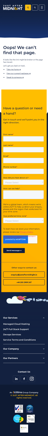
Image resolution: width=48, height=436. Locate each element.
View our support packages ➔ (19, 73)
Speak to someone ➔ (15, 77)
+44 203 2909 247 (24, 282)
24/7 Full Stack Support (16, 329)
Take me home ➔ (14, 69)
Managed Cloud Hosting (16, 324)
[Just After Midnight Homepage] (13, 7)
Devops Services (12, 334)
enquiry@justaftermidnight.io (24, 274)
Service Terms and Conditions (19, 340)
